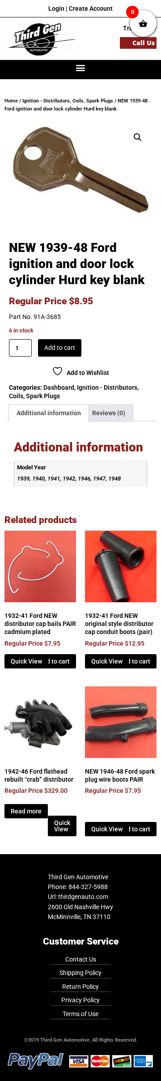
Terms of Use (80, 1013)
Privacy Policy (80, 1000)
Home (11, 101)
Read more (26, 811)
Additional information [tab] (49, 413)
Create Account (91, 8)
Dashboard (58, 387)
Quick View (26, 661)
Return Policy (80, 986)
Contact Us (80, 959)
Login (56, 8)
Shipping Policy (80, 972)
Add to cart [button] (54, 661)
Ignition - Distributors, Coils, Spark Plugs (67, 101)
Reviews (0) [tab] (108, 413)
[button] (80, 67)
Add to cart (59, 347)
